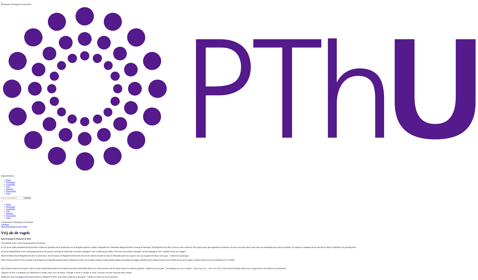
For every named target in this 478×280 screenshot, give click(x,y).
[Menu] (2, 2)
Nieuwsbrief (11, 191)
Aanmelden (10, 184)
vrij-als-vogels (21, 227)
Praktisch (9, 189)
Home (8, 180)
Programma (10, 182)
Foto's (8, 193)
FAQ (8, 187)
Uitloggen (5, 224)
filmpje (21, 277)
